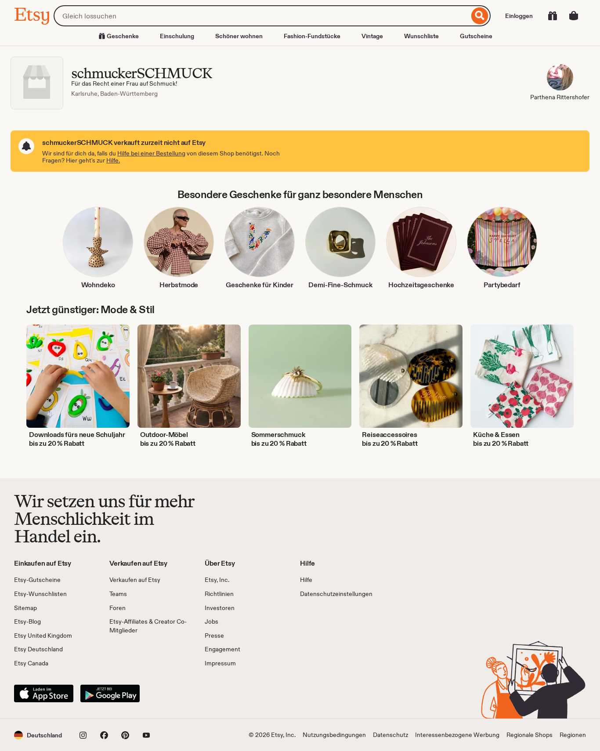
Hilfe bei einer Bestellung (151, 153)
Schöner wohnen (239, 36)
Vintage (372, 36)
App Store (43, 693)
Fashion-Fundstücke (312, 36)
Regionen (573, 734)
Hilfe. (113, 160)
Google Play (110, 693)
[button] (38, 735)
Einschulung (177, 36)
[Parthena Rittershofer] (559, 78)
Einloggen (519, 15)
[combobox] (261, 15)
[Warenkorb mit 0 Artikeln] (573, 15)
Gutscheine (476, 36)
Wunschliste (421, 36)
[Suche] (480, 15)
